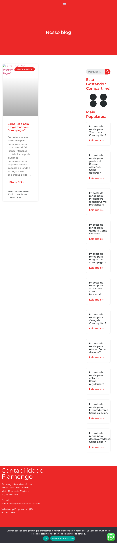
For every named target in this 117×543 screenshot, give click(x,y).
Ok (46, 538)
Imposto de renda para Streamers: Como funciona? (96, 288)
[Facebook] (93, 97)
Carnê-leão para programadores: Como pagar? (18, 127)
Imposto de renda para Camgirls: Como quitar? (97, 319)
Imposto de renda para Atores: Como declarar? (97, 348)
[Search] (107, 71)
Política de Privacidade (63, 538)
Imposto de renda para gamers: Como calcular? (98, 229)
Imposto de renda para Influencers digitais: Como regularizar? (98, 199)
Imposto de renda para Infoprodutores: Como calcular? (99, 408)
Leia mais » (16, 182)
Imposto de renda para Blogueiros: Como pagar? (97, 258)
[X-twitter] (93, 103)
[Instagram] (17, 523)
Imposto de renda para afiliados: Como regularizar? (96, 378)
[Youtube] (103, 97)
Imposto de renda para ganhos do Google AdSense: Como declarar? (96, 164)
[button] (64, 4)
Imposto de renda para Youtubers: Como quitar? (97, 131)
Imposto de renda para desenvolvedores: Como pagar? (100, 437)
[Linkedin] (103, 103)
